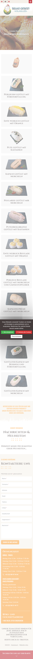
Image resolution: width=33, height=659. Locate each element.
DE (9, 2)
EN (5, 2)
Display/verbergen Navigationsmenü (30, 1)
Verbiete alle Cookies (24, 332)
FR (1, 2)
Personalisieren (16, 336)
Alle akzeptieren (8, 332)
